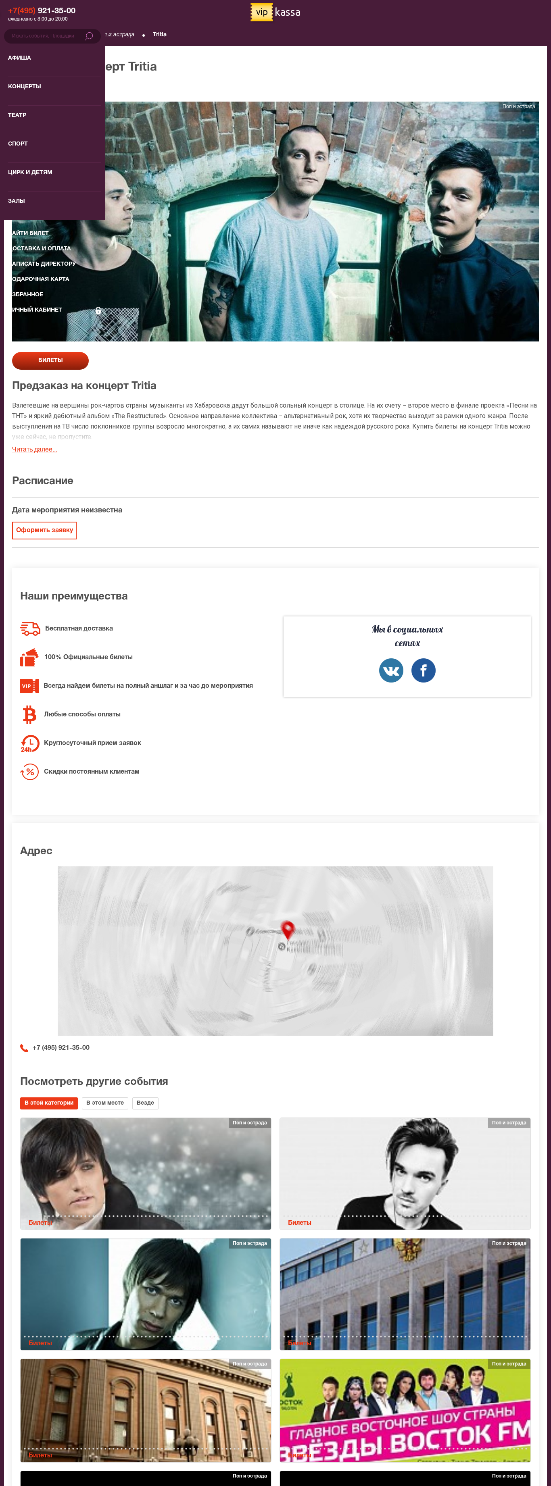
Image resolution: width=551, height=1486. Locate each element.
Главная (22, 34)
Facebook (423, 670)
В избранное (39, 88)
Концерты (65, 34)
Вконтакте (391, 670)
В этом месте (105, 1103)
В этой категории (49, 1103)
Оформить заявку (44, 530)
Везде (145, 1103)
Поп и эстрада (115, 34)
